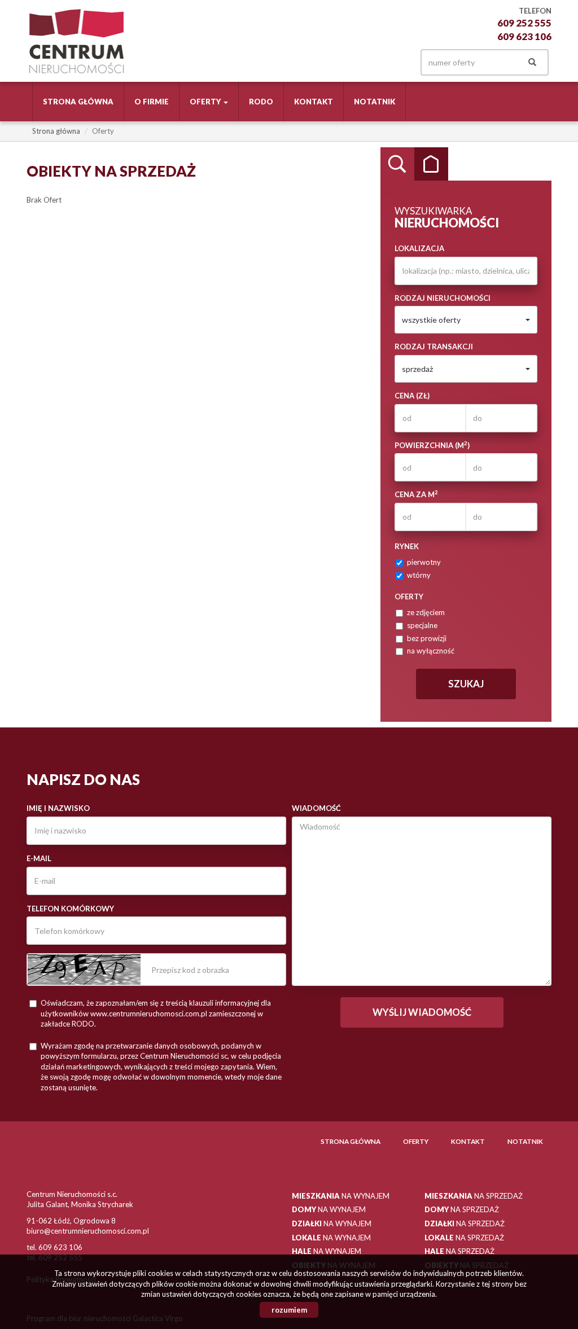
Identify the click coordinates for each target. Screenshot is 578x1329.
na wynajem (340, 1195)
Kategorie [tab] (431, 164)
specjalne (422, 625)
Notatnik (374, 101)
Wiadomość (316, 808)
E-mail (39, 858)
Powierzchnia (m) (432, 445)
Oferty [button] (206, 101)
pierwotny (424, 562)
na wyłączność (430, 650)
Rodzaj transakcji (434, 346)
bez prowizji (426, 638)
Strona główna (78, 101)
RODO (261, 101)
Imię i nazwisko (58, 808)
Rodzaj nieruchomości (443, 297)
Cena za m (416, 494)
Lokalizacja (419, 248)
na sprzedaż (473, 1195)
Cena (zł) (412, 395)
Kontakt (313, 101)
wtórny (419, 575)
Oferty (415, 1141)
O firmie (151, 101)
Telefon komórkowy (70, 908)
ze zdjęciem (426, 612)
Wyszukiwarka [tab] (397, 164)
